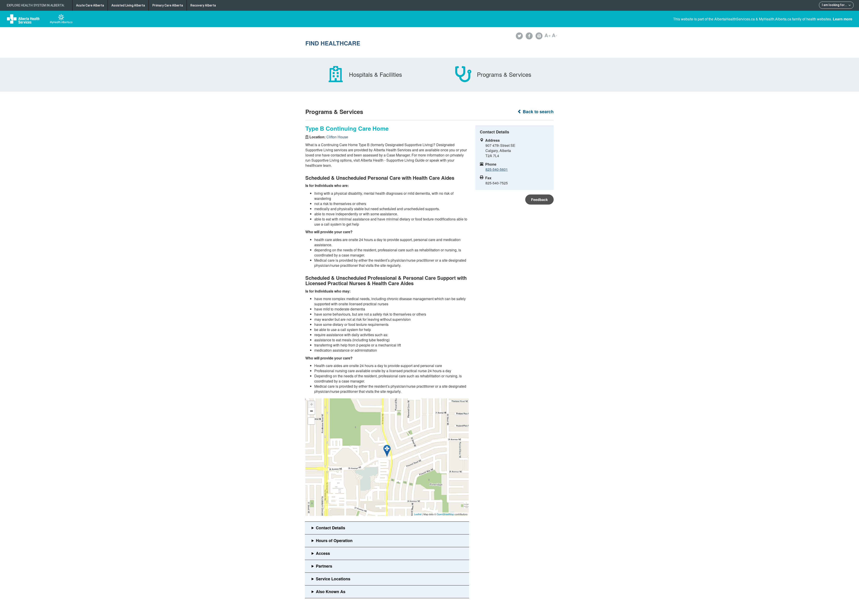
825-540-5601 (496, 169)
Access (323, 553)
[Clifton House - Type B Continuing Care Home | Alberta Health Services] (387, 451)
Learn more (842, 18)
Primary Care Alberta (167, 5)
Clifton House (337, 136)
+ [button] (311, 404)
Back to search (538, 112)
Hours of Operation (334, 540)
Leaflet (417, 514)
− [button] (311, 411)
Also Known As (330, 591)
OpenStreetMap (445, 514)
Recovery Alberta (203, 5)
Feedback (539, 199)
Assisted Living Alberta (128, 5)
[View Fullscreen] (311, 421)
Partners (324, 566)
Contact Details (330, 528)
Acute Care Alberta (90, 5)
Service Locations (333, 579)
